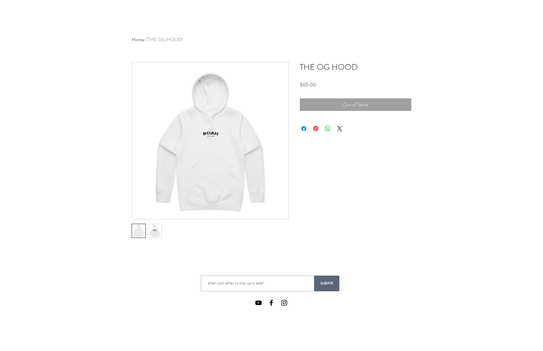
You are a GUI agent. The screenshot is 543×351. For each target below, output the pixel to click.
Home (138, 39)
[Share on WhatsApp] (328, 128)
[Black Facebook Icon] (271, 303)
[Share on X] (339, 128)
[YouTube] (258, 303)
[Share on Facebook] (304, 128)
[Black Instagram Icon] (284, 303)
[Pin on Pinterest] (316, 128)
